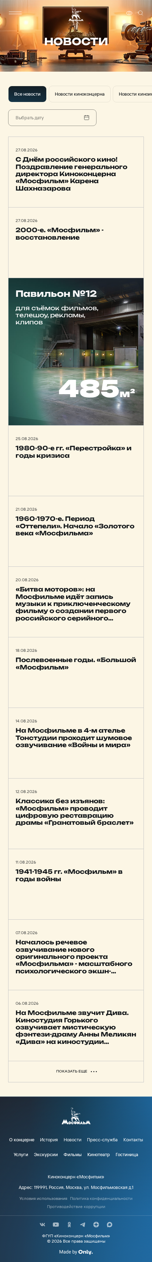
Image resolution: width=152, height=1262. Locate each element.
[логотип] (76, 13)
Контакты (133, 1139)
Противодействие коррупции (76, 1206)
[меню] (15, 13)
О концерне (21, 1139)
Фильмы (73, 1154)
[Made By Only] (76, 1252)
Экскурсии (46, 1154)
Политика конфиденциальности (101, 1198)
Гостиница (127, 1154)
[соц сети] (42, 1224)
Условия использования (43, 1198)
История (49, 1139)
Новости (72, 1139)
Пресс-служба (102, 1139)
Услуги (21, 1154)
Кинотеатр (98, 1154)
